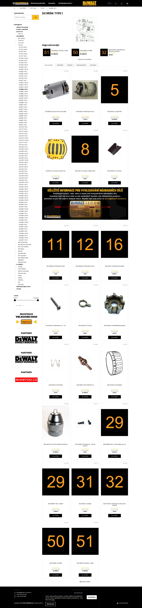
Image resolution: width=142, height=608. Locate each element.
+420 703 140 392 (21, 594)
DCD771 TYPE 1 (23, 129)
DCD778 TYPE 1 (23, 145)
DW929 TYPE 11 (23, 100)
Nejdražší (69, 65)
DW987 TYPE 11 (23, 111)
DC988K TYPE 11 (23, 94)
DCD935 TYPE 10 (23, 198)
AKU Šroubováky (22, 242)
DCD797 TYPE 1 (23, 184)
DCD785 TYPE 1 (23, 151)
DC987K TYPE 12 (23, 87)
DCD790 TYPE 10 (23, 160)
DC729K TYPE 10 (23, 58)
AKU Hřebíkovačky (23, 258)
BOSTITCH (19, 32)
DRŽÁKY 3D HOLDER (22, 27)
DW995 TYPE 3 (23, 122)
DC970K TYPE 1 (23, 78)
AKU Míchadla (22, 253)
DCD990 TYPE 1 (23, 220)
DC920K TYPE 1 (23, 67)
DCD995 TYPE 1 (23, 231)
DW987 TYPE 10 (23, 109)
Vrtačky (20, 267)
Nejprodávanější (81, 65)
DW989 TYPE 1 (23, 118)
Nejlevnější (60, 65)
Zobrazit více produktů (84, 59)
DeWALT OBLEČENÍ (22, 29)
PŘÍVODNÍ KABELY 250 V (23, 286)
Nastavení (50, 604)
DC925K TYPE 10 (23, 74)
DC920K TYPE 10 (23, 69)
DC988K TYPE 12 (23, 96)
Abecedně (93, 65)
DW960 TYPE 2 (23, 107)
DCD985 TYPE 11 (23, 218)
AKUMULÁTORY (22, 262)
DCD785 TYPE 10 (23, 153)
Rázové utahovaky (23, 271)
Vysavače (21, 284)
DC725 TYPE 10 (23, 54)
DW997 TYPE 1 (23, 125)
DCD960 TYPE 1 (23, 204)
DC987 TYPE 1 (23, 80)
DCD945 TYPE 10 (23, 200)
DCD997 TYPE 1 (23, 240)
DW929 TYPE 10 (23, 98)
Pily (19, 282)
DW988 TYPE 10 (23, 114)
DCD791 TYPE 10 (23, 167)
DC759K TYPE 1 (23, 63)
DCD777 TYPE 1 (23, 142)
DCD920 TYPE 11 (23, 189)
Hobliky (20, 278)
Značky (18, 289)
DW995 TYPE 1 (23, 120)
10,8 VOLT (21, 40)
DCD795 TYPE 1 (23, 171)
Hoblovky (20, 280)
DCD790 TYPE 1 (23, 156)
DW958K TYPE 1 (23, 102)
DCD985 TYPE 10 (23, 215)
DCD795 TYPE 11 (23, 178)
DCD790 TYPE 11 (23, 162)
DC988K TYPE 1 (23, 89)
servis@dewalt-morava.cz (24, 592)
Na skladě (20, 305)
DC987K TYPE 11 (23, 85)
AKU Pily (20, 251)
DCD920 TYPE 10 (23, 187)
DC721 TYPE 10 (23, 47)
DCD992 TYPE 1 (23, 229)
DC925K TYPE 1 (23, 71)
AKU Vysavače (22, 255)
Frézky (20, 275)
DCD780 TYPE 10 (23, 149)
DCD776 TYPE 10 (23, 138)
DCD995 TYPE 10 (23, 233)
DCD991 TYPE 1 (23, 224)
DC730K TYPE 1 (23, 60)
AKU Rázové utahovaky (24, 244)
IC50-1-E (20, 34)
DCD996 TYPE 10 (23, 238)
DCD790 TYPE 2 (23, 158)
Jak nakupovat (78, 593)
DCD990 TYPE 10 (23, 222)
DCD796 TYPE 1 (23, 180)
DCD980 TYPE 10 (23, 209)
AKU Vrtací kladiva (23, 247)
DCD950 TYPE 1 (23, 202)
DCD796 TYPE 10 (23, 182)
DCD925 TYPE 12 (23, 196)
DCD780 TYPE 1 (23, 147)
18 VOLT (20, 45)
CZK (109, 3)
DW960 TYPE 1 (23, 105)
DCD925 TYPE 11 (23, 193)
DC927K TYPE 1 (23, 76)
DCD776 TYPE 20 (24, 140)
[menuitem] (38, 3)
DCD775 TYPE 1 (23, 134)
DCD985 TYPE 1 (23, 213)
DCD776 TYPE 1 (23, 136)
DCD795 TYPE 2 (23, 173)
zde (53, 600)
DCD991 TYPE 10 (23, 227)
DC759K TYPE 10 (23, 65)
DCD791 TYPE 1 (23, 165)
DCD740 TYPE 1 (23, 127)
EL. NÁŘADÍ (19, 264)
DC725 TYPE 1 (22, 51)
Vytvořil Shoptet (123, 603)
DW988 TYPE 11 (23, 116)
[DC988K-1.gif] (85, 29)
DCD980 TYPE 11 (23, 211)
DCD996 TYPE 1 (23, 235)
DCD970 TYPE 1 (23, 207)
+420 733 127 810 (21, 596)
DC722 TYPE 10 (23, 49)
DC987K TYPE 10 (23, 83)
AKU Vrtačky (21, 38)
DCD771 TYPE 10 (23, 131)
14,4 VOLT (21, 43)
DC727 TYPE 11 (23, 56)
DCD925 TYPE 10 (23, 191)
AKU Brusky (21, 249)
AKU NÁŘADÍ (20, 36)
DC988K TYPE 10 (23, 91)
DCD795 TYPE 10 (23, 176)
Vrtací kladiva (22, 269)
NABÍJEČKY (21, 260)
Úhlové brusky (22, 273)
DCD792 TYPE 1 (23, 169)
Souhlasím (92, 597)
